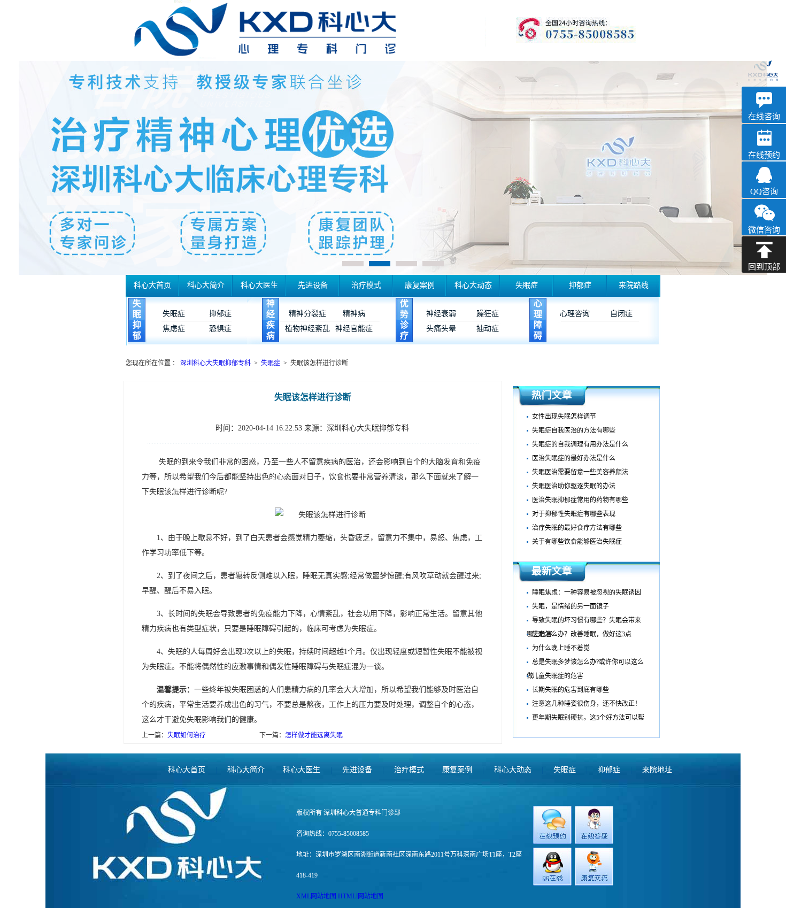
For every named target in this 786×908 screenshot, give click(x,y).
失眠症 (526, 285)
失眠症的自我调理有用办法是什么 (580, 444)
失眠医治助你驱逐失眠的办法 (573, 486)
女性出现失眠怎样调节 (564, 416)
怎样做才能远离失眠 (314, 735)
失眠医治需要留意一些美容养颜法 (580, 472)
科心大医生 (259, 285)
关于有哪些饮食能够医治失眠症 (577, 541)
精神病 (354, 314)
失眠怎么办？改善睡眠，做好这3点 (581, 634)
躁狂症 (487, 314)
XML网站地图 (317, 896)
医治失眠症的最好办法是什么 (573, 458)
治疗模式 (366, 285)
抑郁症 (580, 285)
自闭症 (621, 314)
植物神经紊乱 (307, 329)
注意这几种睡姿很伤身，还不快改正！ (586, 703)
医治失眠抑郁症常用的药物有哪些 (580, 500)
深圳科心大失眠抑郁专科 (216, 363)
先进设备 (313, 285)
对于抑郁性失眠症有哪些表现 (573, 514)
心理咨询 (575, 314)
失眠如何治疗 (186, 735)
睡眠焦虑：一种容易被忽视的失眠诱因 (586, 592)
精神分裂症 (307, 314)
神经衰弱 (441, 314)
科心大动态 (473, 285)
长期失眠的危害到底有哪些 (570, 690)
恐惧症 (220, 329)
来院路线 (634, 285)
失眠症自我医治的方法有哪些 (573, 430)
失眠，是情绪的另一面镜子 (570, 606)
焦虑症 (174, 329)
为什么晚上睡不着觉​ (561, 648)
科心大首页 (152, 285)
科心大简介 (206, 285)
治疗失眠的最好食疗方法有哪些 (577, 528)
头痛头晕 (441, 329)
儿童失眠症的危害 (557, 676)
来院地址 (657, 770)
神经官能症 (354, 329)
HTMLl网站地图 (360, 896)
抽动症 (487, 329)
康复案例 (420, 285)
